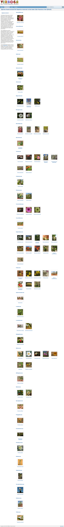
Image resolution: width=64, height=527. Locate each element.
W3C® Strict (62, 526)
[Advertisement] (48, 3)
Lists (12, 7)
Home (2, 7)
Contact (15, 7)
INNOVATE (5, 45)
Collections (7, 7)
